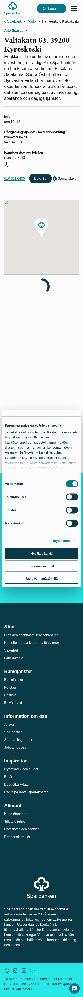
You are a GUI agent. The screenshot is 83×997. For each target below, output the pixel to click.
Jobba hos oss (15, 747)
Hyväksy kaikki (42, 553)
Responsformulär (17, 837)
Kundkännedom (16, 814)
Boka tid (40, 178)
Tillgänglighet (14, 821)
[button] (41, 227)
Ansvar (9, 724)
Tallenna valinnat (41, 566)
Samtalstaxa (67, 178)
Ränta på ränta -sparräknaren (26, 792)
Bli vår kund (13, 703)
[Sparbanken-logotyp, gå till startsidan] (12, 8)
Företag (10, 687)
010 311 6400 (14, 178)
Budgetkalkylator (17, 784)
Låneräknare (13, 658)
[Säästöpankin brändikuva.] (6, 970)
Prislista (10, 695)
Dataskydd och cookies (21, 829)
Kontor (32, 21)
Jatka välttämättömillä (41, 578)
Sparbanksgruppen (18, 740)
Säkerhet (11, 650)
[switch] (72, 497)
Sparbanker (13, 732)
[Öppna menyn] (74, 8)
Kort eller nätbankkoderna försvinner (31, 643)
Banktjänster (13, 680)
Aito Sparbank (11, 21)
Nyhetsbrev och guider (21, 769)
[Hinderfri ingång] (7, 165)
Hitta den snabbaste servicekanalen (31, 635)
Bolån (8, 777)
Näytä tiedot (61, 540)
